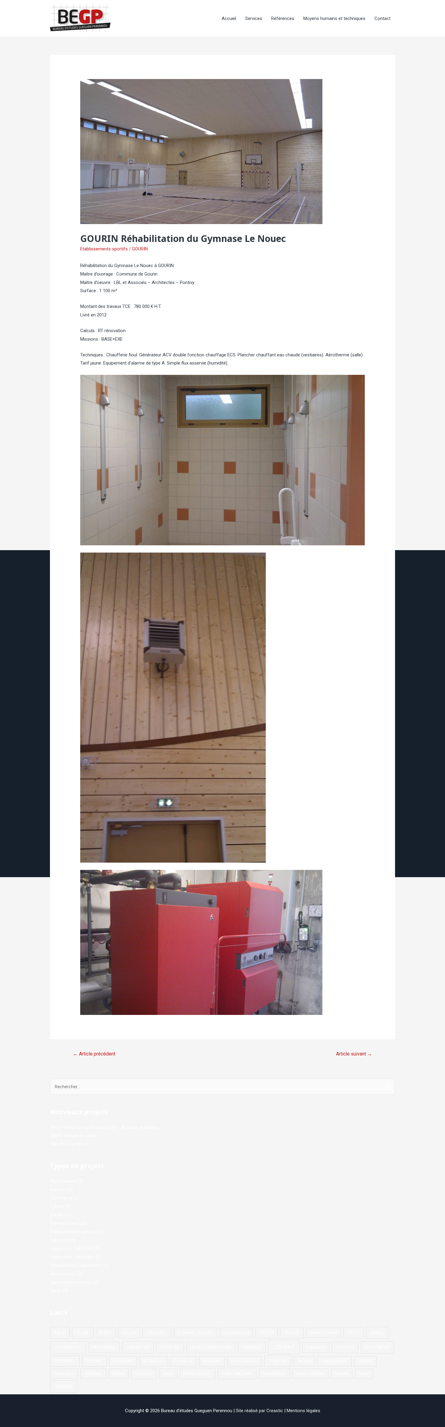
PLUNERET (212, 1361)
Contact (382, 18)
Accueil (229, 18)
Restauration (62, 1274)
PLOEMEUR (377, 1347)
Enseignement (64, 1223)
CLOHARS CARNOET (195, 1332)
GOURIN (140, 249)
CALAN (129, 1332)
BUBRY (106, 1332)
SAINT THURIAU (310, 1373)
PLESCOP (345, 1347)
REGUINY (144, 1373)
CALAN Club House (69, 1144)
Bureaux (58, 1189)
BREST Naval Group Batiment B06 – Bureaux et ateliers (104, 1127)
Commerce (61, 1198)
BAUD (59, 1332)
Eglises (57, 1206)
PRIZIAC (305, 1361)
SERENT (342, 1373)
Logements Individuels (72, 1257)
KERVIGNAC (104, 1347)
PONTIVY (278, 1361)
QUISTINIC (93, 1373)
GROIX (354, 1332)
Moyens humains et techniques (334, 18)
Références (282, 18)
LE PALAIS (170, 1347)
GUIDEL (377, 1332)
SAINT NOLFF (274, 1373)
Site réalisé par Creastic (259, 1410)
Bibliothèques (63, 1181)
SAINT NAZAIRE (237, 1373)
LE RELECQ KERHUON (211, 1347)
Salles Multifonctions (71, 1282)
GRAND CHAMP (323, 1332)
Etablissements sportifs (104, 249)
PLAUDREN (316, 1347)
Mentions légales (303, 1410)
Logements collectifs (71, 1248)
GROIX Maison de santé (73, 1135)
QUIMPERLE (64, 1373)
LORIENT (284, 1347)
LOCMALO (252, 1347)
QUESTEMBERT (334, 1361)
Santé (55, 1290)
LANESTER (137, 1347)
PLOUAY (94, 1361)
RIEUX (168, 1373)
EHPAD (57, 1214)
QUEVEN (365, 1361)
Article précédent (94, 1054)
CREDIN (266, 1332)
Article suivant (354, 1054)
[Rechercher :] (222, 1086)
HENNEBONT (68, 1347)
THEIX (364, 1373)
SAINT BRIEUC (197, 1373)
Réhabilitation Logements (75, 1265)
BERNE (82, 1332)
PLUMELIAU (153, 1361)
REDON (118, 1373)
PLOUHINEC (123, 1361)
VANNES (63, 1386)
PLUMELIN (183, 1361)
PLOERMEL (64, 1361)
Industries (60, 1240)
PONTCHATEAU (244, 1361)
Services (253, 18)
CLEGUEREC (156, 1332)
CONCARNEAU (236, 1332)
